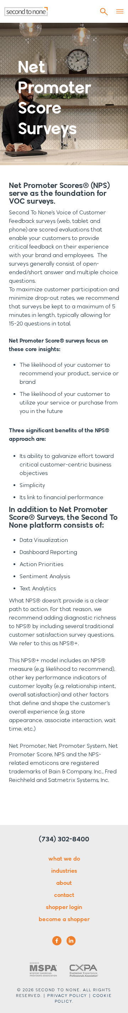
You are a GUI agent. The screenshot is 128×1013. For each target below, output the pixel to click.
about (64, 882)
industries (64, 870)
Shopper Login (64, 907)
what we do (64, 858)
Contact (64, 895)
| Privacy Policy (65, 995)
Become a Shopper (64, 919)
